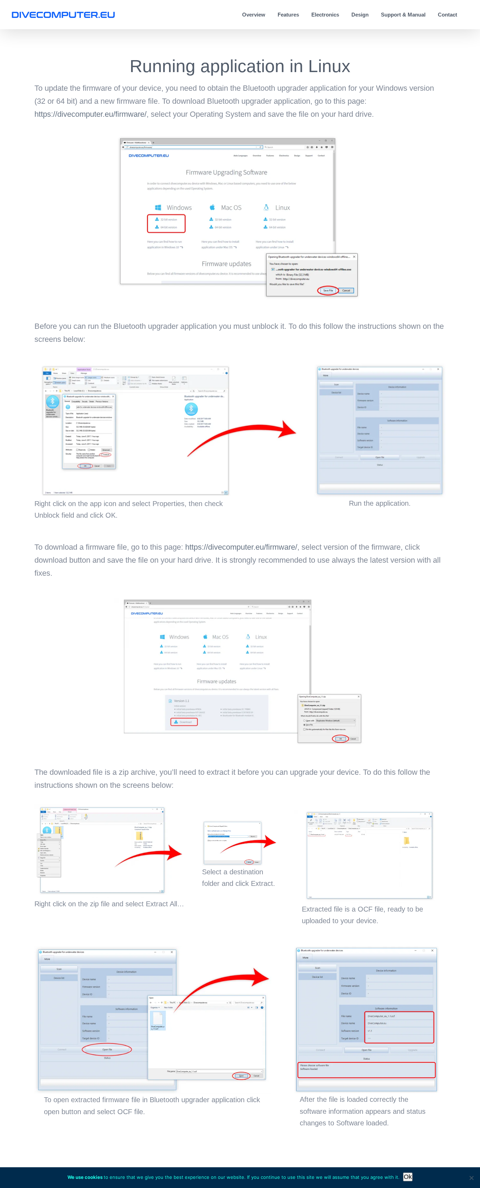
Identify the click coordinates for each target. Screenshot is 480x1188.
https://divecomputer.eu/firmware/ (90, 114)
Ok (408, 1176)
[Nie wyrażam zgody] (471, 1177)
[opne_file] (152, 949)
